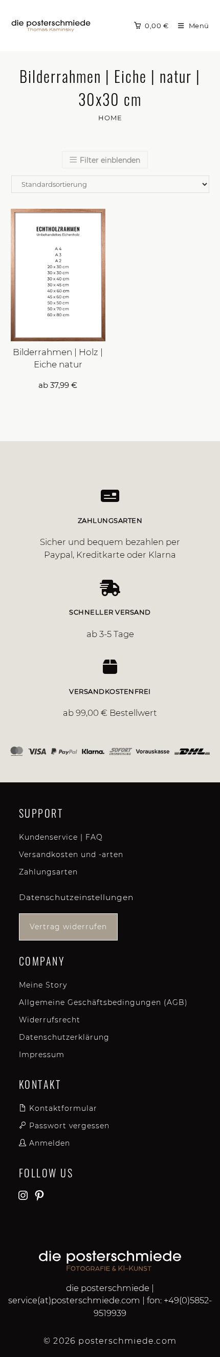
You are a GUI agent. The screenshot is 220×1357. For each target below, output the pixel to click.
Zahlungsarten (48, 872)
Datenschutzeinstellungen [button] (76, 897)
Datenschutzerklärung (64, 1037)
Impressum (41, 1054)
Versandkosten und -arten (71, 854)
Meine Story (43, 985)
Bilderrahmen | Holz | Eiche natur (58, 358)
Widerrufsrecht (49, 1019)
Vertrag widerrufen (68, 926)
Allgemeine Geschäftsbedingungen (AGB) (103, 1002)
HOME (110, 118)
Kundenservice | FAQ (61, 837)
